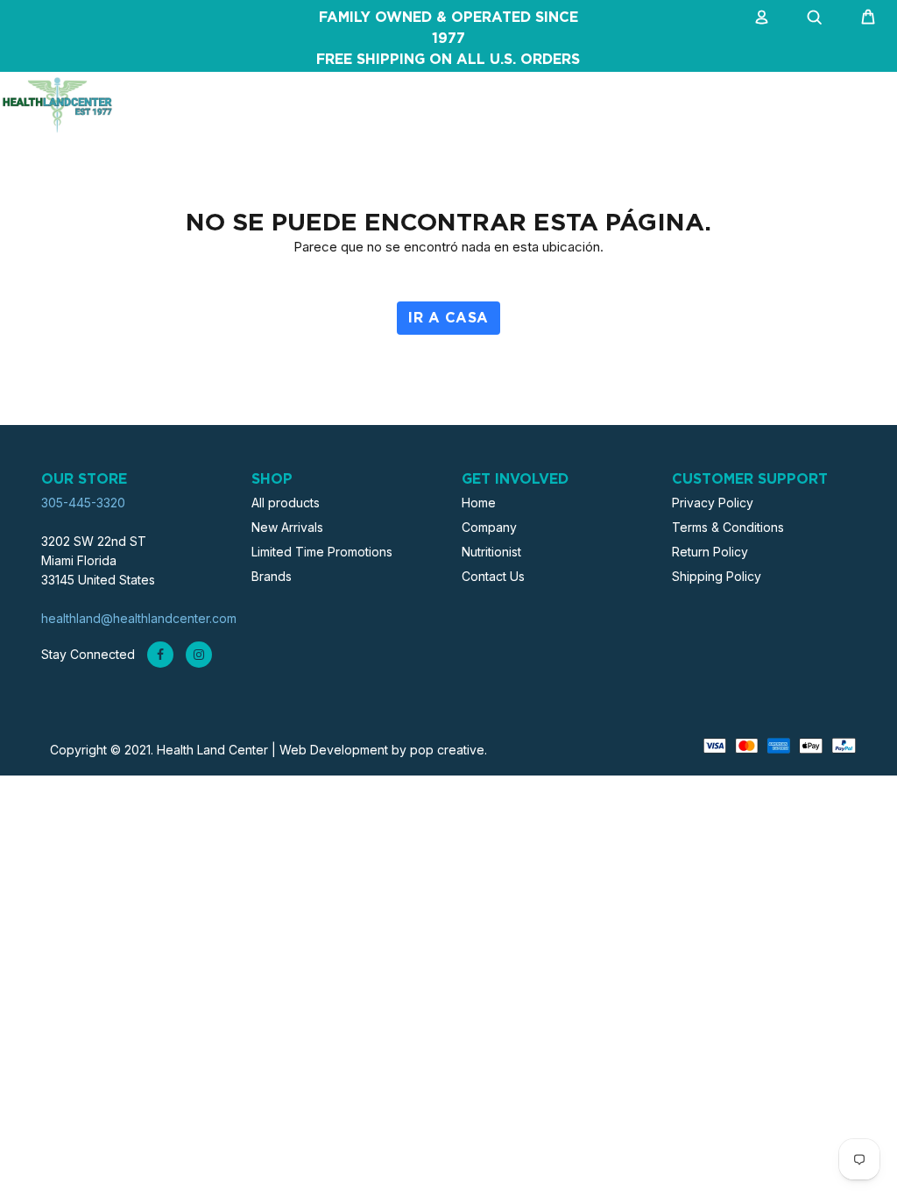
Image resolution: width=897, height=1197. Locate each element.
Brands (271, 576)
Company (489, 527)
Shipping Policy (716, 576)
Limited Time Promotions (321, 551)
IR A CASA (448, 318)
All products (285, 502)
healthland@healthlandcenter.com (139, 618)
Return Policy (710, 551)
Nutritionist (491, 551)
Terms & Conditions (728, 527)
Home (479, 502)
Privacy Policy (712, 502)
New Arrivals (287, 527)
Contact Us (493, 576)
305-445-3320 (83, 502)
